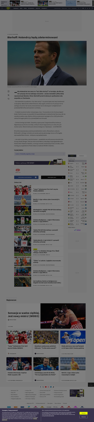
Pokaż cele (84, 416)
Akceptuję (83, 413)
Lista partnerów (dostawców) (48, 415)
